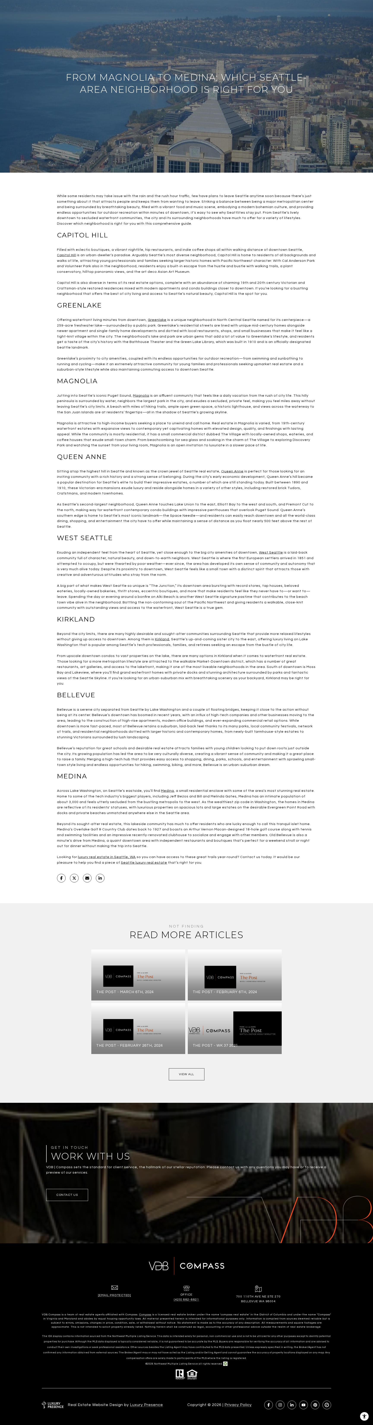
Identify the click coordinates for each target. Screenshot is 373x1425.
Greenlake (157, 320)
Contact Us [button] (67, 1194)
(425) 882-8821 (186, 1299)
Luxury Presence (146, 1405)
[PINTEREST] (315, 1405)
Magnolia (141, 395)
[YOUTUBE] (303, 1405)
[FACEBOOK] (268, 1405)
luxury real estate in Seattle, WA (107, 857)
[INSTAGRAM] (280, 1405)
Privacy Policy (238, 1405)
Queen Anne (232, 471)
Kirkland (162, 639)
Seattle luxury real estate (144, 862)
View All (186, 1074)
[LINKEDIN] (292, 1405)
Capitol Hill (66, 255)
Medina (167, 790)
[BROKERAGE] (326, 1405)
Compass (145, 1314)
